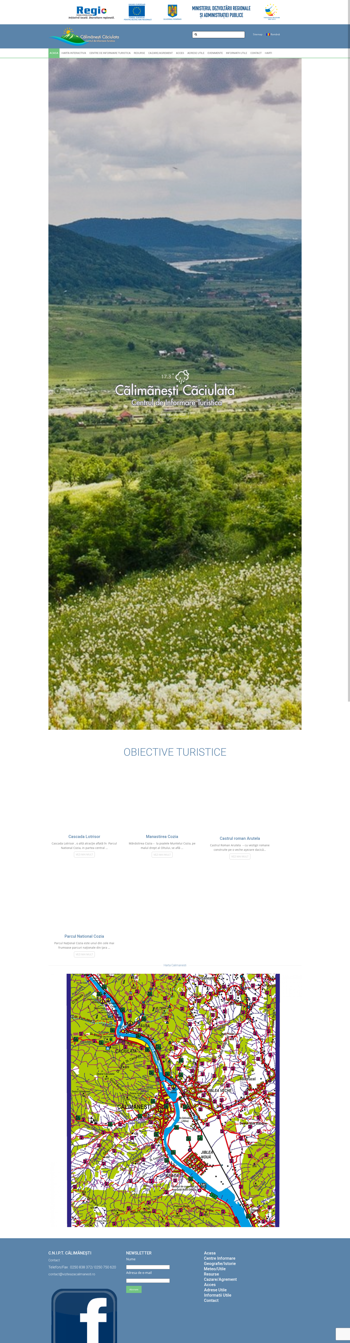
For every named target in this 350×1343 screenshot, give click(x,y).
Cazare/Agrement (160, 53)
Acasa (54, 53)
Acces (180, 53)
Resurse (139, 53)
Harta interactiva (74, 53)
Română (275, 34)
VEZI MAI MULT (84, 854)
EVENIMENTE (215, 53)
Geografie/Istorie (220, 1263)
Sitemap (257, 34)
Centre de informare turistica (110, 53)
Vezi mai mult (176, 414)
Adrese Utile (195, 53)
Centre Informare (219, 1258)
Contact (256, 53)
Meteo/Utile (215, 1268)
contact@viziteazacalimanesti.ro (71, 1274)
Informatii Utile (236, 53)
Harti (268, 53)
